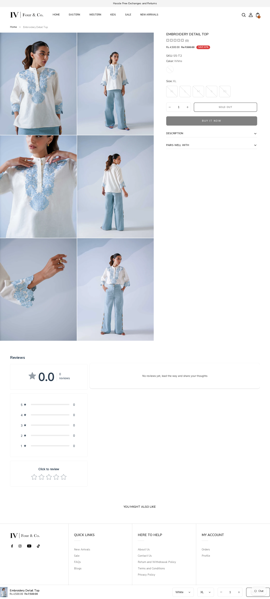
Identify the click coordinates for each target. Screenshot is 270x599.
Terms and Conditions (151, 568)
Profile (206, 556)
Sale (77, 556)
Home (13, 27)
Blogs (78, 568)
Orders (206, 549)
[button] (49, 404)
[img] (175, 41)
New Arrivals (82, 549)
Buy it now (211, 121)
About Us (144, 549)
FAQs (77, 562)
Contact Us (145, 556)
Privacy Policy (146, 575)
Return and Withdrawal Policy (157, 562)
